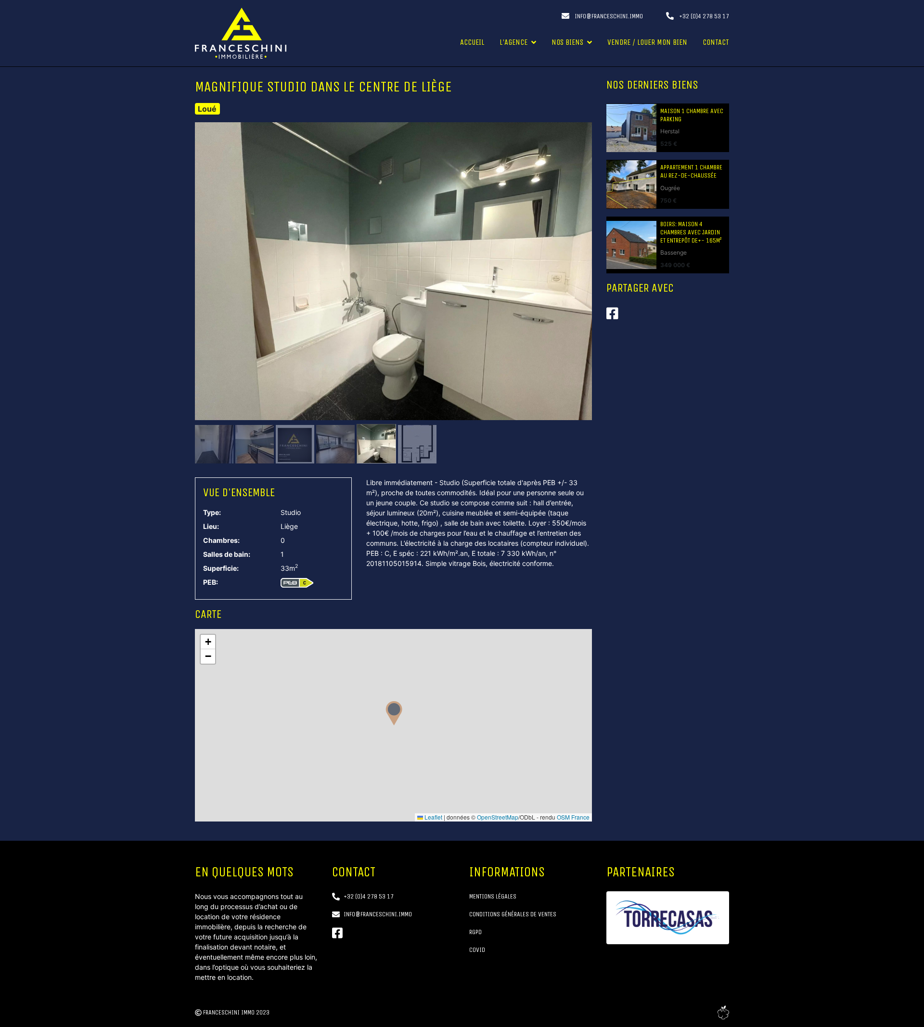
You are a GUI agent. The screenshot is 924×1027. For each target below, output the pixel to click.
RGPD (475, 932)
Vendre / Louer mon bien (647, 42)
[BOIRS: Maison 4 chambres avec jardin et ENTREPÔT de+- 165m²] (631, 245)
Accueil (472, 42)
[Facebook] (337, 933)
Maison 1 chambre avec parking (691, 115)
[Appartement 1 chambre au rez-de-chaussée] (631, 184)
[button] (394, 713)
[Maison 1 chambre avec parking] (631, 128)
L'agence (513, 42)
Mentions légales (492, 896)
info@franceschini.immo (608, 16)
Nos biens (567, 42)
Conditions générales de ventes (512, 914)
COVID (477, 950)
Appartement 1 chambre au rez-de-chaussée (691, 172)
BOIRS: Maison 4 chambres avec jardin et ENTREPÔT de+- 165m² (690, 232)
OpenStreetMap (497, 817)
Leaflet (432, 817)
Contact (716, 42)
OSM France (573, 817)
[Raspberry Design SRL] (723, 1012)
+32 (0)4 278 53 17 (703, 16)
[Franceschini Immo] (240, 33)
